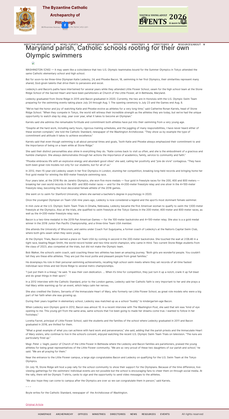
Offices (118, 44)
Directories (161, 44)
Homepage (44, 414)
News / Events (69, 44)
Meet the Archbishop (37, 44)
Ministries (138, 44)
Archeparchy (95, 44)
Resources (149, 414)
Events (164, 414)
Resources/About (189, 44)
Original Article (34, 404)
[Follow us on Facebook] (65, 25)
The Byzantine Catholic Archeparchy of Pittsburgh (65, 15)
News (133, 414)
